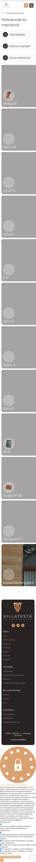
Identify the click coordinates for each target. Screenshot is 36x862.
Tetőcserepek (8, 671)
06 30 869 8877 (8, 718)
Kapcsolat (6, 656)
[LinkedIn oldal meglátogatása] (22, 625)
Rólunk (5, 636)
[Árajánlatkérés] (26, 5)
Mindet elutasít (15, 855)
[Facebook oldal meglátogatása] (13, 625)
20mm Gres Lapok (9, 640)
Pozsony (6, 699)
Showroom (6, 648)
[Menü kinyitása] (31, 5)
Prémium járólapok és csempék (13, 675)
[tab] (18, 34)
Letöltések (6, 659)
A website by (18, 740)
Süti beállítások (5, 855)
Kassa (5, 703)
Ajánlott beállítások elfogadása (10, 857)
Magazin (6, 652)
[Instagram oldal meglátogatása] (18, 625)
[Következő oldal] (20, 591)
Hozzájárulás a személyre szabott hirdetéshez (17, 849)
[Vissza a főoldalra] (2, 13)
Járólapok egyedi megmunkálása (14, 683)
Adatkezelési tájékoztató (11, 722)
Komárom (6, 695)
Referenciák (7, 644)
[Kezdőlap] (6, 5)
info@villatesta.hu (9, 714)
